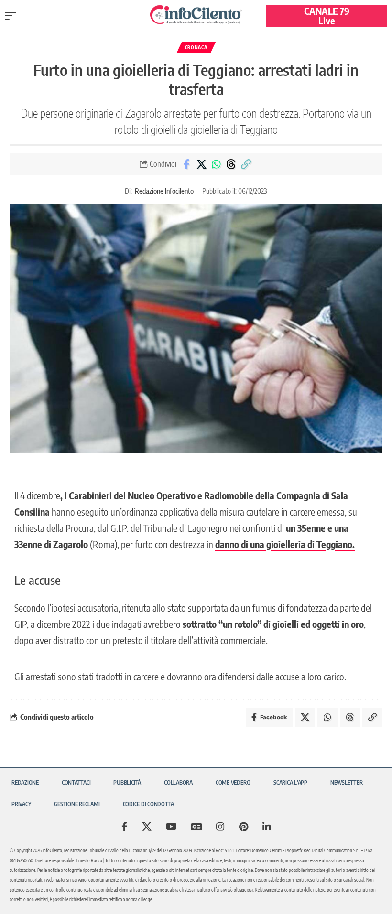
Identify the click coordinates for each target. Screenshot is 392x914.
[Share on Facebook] (186, 164)
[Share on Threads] (231, 164)
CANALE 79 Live (326, 15)
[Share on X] (201, 164)
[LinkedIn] (266, 826)
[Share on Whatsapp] (216, 164)
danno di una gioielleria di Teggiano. (285, 544)
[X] (147, 826)
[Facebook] (124, 826)
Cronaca (196, 47)
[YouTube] (171, 826)
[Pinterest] (243, 826)
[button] (13, 16)
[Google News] (196, 826)
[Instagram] (220, 826)
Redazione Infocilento (164, 190)
